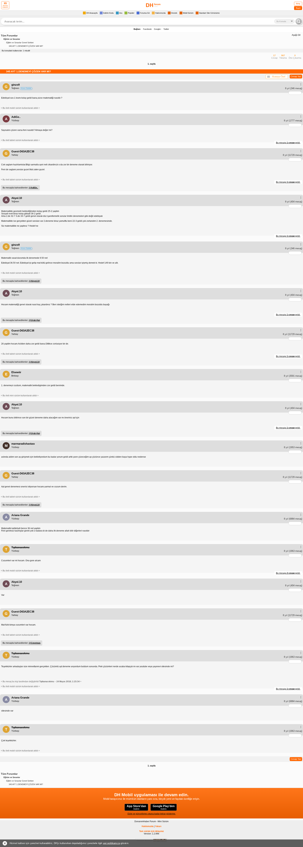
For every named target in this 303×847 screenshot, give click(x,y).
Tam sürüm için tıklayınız (151, 831)
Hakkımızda (147, 826)
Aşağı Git (296, 35)
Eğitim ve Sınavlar (12, 39)
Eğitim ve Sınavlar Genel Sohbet (19, 43)
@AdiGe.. (33, 187)
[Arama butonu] (298, 21)
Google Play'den (164, 807)
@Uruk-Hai (34, 320)
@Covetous (35, 643)
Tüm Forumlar (9, 35)
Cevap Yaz (296, 76)
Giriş (298, 4)
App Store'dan (136, 807)
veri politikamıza (111, 843)
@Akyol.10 (34, 281)
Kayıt (298, 8)
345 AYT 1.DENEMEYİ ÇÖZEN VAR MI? (26, 46)
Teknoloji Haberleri (5, 6)
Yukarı (158, 826)
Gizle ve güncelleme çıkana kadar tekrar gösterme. (151, 814)
